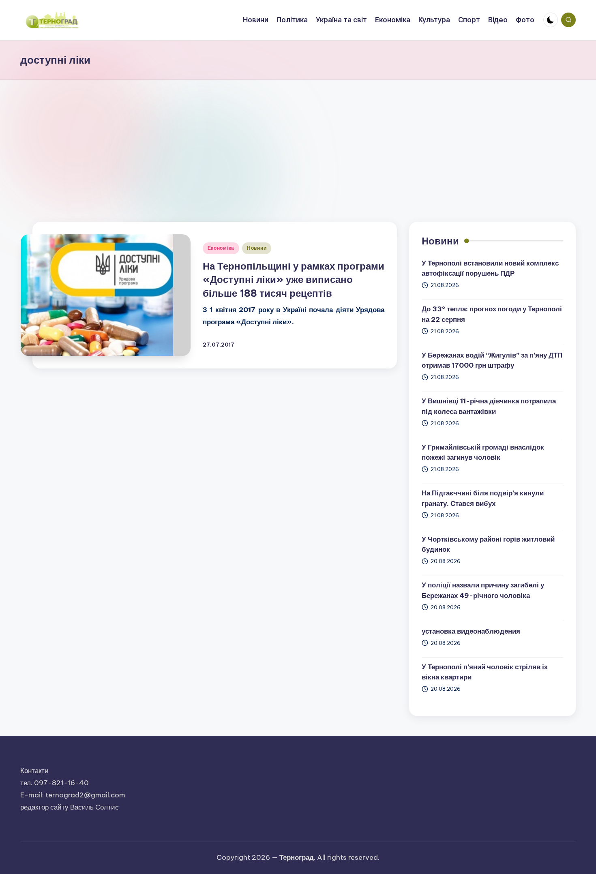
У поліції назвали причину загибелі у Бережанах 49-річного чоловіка (483, 590)
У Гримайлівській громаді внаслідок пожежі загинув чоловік (483, 452)
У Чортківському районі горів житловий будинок (488, 544)
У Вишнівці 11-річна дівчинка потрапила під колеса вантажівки (489, 406)
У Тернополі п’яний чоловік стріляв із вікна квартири (484, 672)
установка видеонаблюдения (471, 631)
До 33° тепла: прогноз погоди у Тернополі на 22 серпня (492, 314)
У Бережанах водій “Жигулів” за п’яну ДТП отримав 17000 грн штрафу (492, 360)
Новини (256, 248)
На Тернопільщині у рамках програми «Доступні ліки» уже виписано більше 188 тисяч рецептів (293, 279)
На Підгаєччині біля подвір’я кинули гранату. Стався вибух (483, 498)
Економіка (221, 248)
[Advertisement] (298, 140)
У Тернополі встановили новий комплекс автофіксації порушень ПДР (490, 268)
